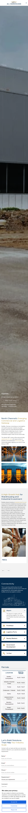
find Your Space (11, 400)
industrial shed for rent (20, 502)
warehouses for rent (6, 439)
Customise (14, 806)
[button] (3, 571)
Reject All (14, 809)
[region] (14, 800)
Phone (3, 770)
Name (3, 756)
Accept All (14, 802)
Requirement (5, 777)
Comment (4, 784)
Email (3, 763)
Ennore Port (18, 440)
